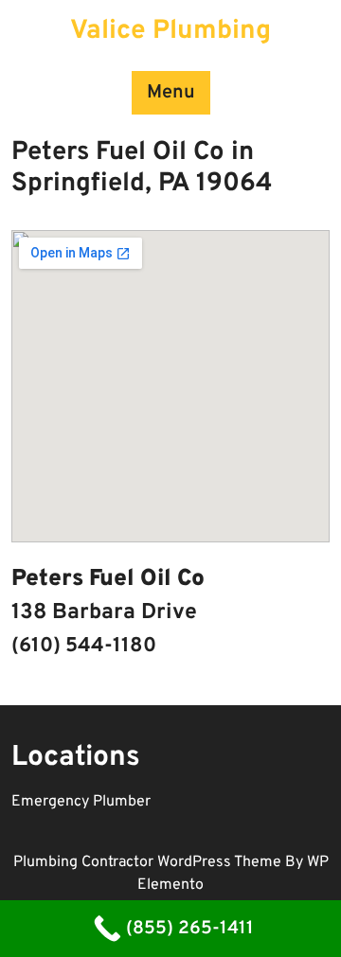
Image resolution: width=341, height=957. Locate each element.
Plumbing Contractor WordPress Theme (149, 862)
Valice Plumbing (170, 31)
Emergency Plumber (81, 801)
